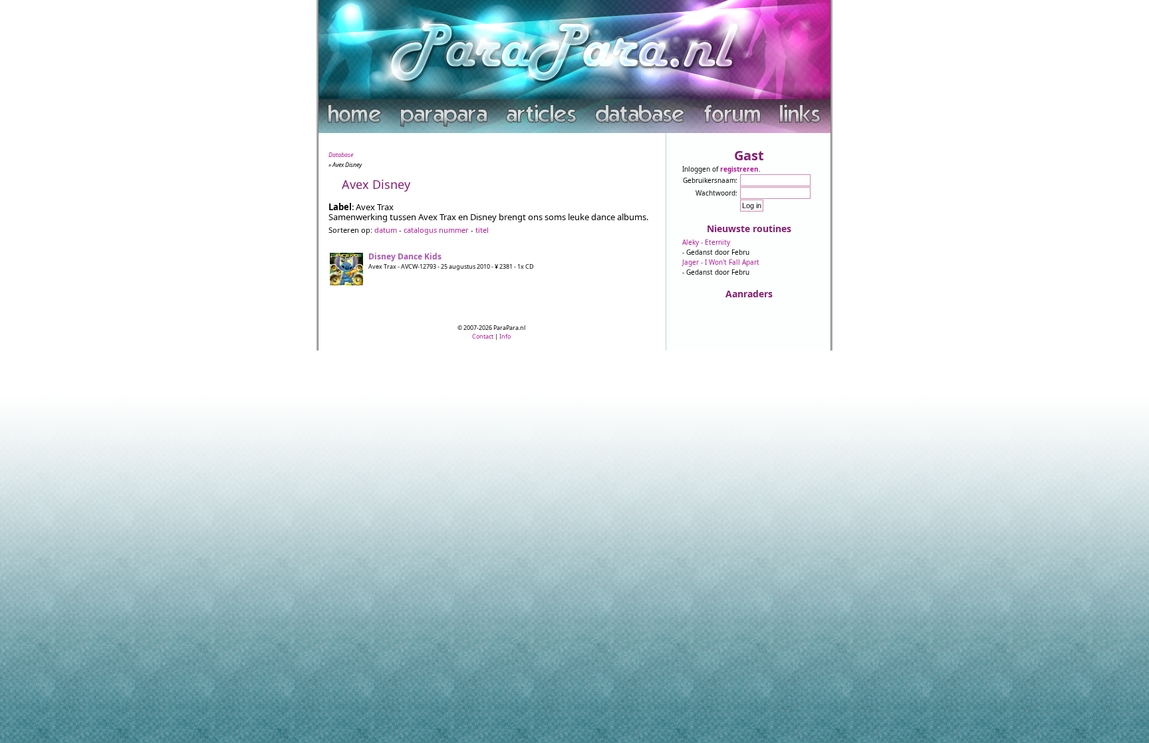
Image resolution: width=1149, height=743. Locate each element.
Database (340, 154)
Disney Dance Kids (405, 256)
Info (505, 336)
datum (385, 230)
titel (482, 230)
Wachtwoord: (716, 193)
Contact (482, 336)
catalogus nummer (436, 230)
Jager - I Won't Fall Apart (720, 262)
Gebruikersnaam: (710, 180)
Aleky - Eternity (706, 242)
